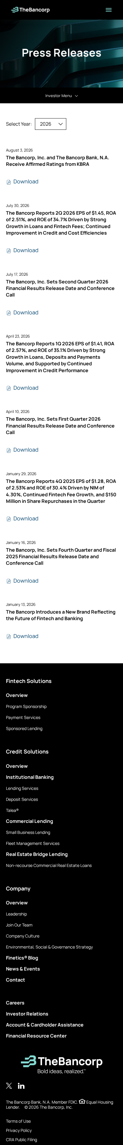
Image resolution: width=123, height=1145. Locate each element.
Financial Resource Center (36, 1035)
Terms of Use (18, 1121)
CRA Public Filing (21, 1139)
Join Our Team (19, 925)
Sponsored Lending (24, 728)
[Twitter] (9, 1086)
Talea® (12, 810)
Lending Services (22, 788)
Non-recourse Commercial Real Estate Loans (49, 865)
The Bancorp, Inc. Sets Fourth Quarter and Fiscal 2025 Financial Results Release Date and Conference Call (61, 557)
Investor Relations (27, 1013)
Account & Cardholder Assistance (45, 1024)
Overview (17, 695)
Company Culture (22, 936)
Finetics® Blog (22, 957)
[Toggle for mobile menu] (109, 10)
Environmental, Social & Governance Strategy (49, 947)
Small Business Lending (28, 832)
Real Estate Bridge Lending (37, 854)
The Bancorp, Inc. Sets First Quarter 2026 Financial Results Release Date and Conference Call (60, 426)
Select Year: (19, 123)
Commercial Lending (29, 821)
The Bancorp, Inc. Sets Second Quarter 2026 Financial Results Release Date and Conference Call (60, 288)
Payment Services (23, 717)
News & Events (23, 968)
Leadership (16, 914)
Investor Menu (58, 95)
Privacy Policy (19, 1130)
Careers (15, 1002)
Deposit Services (22, 799)
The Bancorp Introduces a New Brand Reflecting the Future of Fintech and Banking (61, 615)
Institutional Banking (30, 777)
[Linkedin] (21, 1086)
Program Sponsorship (26, 706)
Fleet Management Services (32, 843)
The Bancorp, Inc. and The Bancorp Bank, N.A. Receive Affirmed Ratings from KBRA (57, 160)
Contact (15, 979)
